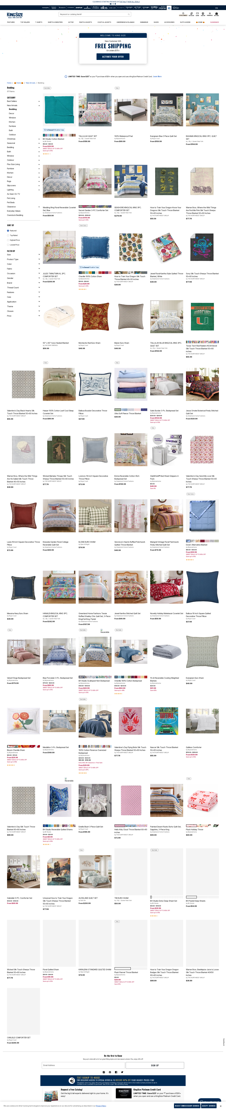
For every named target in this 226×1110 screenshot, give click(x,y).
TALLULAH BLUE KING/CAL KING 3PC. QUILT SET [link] (166, 345)
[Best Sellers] (39, 101)
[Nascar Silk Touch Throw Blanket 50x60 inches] (166, 721)
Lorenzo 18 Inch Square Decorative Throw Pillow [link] (93, 478)
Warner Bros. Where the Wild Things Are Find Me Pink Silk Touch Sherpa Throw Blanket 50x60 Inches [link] (201, 211)
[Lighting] (39, 189)
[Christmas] (39, 138)
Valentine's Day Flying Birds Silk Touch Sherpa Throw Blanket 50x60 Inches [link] (130, 749)
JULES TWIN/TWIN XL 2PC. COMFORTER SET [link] (54, 276)
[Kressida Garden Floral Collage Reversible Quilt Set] (59, 515)
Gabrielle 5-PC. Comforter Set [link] (19, 898)
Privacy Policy (101, 1106)
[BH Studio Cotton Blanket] (59, 109)
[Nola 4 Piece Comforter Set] (95, 1085)
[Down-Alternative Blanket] (202, 515)
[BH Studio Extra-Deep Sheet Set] (166, 871)
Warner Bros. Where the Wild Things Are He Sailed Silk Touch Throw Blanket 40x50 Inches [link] (22, 480)
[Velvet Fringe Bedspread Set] (23, 651)
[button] (113, 2)
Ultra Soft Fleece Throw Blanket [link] (127, 413)
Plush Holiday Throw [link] (194, 830)
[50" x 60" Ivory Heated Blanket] (59, 316)
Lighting (10, 190)
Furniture (12, 126)
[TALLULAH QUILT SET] (95, 109)
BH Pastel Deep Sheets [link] (195, 902)
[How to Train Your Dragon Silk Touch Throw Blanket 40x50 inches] (130, 247)
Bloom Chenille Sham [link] (16, 751)
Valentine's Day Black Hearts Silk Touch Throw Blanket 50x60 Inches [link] (22, 413)
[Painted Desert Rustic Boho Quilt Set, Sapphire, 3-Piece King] (166, 800)
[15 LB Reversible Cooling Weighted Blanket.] (166, 651)
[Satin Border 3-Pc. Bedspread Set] (166, 384)
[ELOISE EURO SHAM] (95, 515)
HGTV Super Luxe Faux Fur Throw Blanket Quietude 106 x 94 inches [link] (57, 1040)
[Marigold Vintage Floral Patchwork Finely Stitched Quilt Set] (166, 515)
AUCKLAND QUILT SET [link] (88, 899)
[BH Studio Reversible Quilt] (59, 1085)
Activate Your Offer (113, 56)
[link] (25, 22)
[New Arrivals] (39, 105)
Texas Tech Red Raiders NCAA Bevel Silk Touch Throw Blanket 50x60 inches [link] (201, 350)
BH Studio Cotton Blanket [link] (53, 140)
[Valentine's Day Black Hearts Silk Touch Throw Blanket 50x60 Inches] (23, 384)
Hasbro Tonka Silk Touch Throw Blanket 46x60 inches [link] (92, 1040)
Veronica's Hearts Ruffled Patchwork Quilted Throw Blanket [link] (129, 544)
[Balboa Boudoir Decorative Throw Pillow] (95, 384)
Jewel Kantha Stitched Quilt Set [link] (127, 614)
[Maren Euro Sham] (130, 316)
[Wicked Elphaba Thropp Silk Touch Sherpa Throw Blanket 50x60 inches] (59, 449)
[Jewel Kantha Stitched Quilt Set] (130, 587)
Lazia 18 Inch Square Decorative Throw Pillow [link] (23, 544)
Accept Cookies (209, 1105)
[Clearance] (39, 206)
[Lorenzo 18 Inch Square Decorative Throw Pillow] (95, 449)
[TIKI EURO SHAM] (130, 871)
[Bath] (39, 151)
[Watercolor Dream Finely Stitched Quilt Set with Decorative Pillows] (202, 1011)
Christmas (11, 139)
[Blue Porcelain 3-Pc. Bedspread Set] (59, 651)
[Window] (39, 155)
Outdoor (12, 134)
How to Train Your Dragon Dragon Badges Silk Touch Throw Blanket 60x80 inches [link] (164, 973)
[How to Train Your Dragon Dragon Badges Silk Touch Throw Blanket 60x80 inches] (166, 943)
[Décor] (39, 177)
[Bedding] (39, 147)
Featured (13, 231)
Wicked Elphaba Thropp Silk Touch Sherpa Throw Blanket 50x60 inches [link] (58, 478)
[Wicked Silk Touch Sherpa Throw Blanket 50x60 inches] (23, 943)
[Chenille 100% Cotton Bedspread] (130, 651)
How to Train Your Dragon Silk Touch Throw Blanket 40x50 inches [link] (129, 279)
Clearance (11, 206)
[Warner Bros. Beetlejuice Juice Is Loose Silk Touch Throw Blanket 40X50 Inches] (202, 943)
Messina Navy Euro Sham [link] (17, 614)
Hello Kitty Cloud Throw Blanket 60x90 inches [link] (130, 832)
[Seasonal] (39, 143)
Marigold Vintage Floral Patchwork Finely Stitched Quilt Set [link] (164, 544)
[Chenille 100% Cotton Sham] (95, 247)
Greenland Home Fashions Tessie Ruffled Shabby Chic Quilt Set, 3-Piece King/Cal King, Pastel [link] (94, 617)
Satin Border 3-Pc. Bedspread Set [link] (164, 411)
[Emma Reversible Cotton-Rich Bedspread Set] (130, 449)
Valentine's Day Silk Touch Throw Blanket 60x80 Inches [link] (21, 829)
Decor (11, 113)
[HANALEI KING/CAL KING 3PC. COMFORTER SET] (59, 587)
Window (12, 117)
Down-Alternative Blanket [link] (196, 546)
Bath (11, 130)
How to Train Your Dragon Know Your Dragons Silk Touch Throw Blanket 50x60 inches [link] (165, 211)
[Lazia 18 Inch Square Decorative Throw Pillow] (23, 515)
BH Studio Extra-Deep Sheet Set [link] (163, 902)
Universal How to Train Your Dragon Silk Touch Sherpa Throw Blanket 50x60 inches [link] (58, 902)
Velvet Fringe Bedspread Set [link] (18, 679)
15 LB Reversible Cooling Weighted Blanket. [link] (164, 680)
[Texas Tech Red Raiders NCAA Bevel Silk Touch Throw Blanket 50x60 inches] (202, 316)
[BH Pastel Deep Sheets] (202, 872)
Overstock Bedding (15, 215)
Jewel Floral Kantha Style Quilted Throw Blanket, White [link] (166, 276)
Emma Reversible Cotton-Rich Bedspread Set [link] (126, 478)
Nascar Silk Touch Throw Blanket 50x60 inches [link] (164, 749)
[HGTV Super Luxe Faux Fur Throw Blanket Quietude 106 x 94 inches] (59, 1011)
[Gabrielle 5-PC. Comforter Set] (23, 871)
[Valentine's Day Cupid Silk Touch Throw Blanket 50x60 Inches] (130, 1011)
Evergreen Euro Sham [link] (195, 679)
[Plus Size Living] (39, 164)
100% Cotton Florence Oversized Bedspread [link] (92, 752)
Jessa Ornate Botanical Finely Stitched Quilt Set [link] (202, 413)
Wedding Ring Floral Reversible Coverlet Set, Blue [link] (59, 210)
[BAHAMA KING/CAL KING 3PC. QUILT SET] (202, 109)
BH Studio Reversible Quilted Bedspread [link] (162, 1043)
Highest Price (15, 240)
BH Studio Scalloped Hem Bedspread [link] (94, 682)
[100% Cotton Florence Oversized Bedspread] (95, 721)
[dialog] (216, 7)
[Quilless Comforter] (202, 721)
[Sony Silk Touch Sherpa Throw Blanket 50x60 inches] (202, 247)
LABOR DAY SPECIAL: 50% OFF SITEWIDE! (102, 2)
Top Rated (14, 235)
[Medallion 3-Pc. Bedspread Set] (59, 721)
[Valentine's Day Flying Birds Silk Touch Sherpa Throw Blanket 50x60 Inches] (130, 721)
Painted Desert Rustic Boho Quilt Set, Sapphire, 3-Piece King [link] (165, 829)
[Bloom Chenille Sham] (23, 721)
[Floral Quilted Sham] (59, 943)
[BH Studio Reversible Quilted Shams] (59, 800)
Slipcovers (11, 185)
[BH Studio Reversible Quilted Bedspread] (166, 1011)
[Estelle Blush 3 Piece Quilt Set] (95, 800)
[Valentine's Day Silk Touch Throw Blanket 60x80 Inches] (23, 800)
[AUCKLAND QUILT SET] (95, 871)
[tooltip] (45, 7)
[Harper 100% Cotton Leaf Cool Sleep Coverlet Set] (59, 384)
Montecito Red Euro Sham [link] (89, 344)
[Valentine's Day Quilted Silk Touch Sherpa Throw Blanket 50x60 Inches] (23, 1085)
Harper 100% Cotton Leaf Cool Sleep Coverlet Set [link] (58, 413)
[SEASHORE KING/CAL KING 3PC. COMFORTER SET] (130, 181)
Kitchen (12, 122)
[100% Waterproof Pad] (130, 110)
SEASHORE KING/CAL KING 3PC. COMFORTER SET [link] (127, 210)
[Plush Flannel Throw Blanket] (130, 943)
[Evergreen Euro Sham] (202, 651)
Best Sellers (12, 101)
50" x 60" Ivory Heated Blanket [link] (56, 344)
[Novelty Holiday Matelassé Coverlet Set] (166, 587)
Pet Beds (11, 202)
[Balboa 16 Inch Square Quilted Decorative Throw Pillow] (202, 587)
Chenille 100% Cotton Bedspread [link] (128, 682)
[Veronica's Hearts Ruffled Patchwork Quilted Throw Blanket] (130, 515)
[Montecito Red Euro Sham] (95, 316)
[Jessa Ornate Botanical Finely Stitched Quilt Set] (202, 384)
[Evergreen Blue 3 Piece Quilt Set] (166, 109)
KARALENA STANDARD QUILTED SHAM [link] (95, 970)
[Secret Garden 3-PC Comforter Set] (95, 181)
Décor (9, 177)
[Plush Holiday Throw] (202, 800)
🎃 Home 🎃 (18, 83)
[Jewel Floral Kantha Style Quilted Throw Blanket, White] (166, 247)
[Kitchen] (39, 172)
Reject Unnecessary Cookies (187, 1105)
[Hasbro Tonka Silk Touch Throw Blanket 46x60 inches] (95, 1011)
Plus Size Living (13, 164)
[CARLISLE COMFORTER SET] (23, 1011)
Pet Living (11, 198)
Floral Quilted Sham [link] (51, 970)
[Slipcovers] (39, 185)
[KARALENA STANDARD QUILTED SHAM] (95, 943)
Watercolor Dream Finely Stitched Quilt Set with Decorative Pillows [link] (202, 1040)
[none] (59, 109)
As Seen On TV (13, 194)
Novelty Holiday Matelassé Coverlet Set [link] (166, 614)
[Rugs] (39, 181)
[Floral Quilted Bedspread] (166, 1085)
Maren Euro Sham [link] (121, 344)
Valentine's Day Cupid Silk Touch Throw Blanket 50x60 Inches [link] (128, 1040)
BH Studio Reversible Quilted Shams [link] (58, 830)
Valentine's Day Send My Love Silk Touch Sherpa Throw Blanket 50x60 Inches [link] (201, 480)
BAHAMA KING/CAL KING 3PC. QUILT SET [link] (201, 138)
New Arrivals (30, 83)
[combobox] (95, 14)
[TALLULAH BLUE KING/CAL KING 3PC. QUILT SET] (166, 316)
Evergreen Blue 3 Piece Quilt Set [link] (163, 137)
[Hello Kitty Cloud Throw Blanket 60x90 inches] (130, 800)
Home (9, 83)
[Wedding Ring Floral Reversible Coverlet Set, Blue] (59, 181)
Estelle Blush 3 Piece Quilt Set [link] (91, 827)
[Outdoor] (39, 160)
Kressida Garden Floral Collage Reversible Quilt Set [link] (55, 544)
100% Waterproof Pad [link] (123, 137)
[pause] (111, 4)
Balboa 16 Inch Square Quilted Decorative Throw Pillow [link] (198, 616)
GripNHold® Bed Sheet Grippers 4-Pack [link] (164, 478)
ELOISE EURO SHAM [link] (87, 543)
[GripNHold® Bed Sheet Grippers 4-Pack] (166, 449)
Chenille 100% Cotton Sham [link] (90, 277)
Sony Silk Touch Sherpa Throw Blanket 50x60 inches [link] (202, 276)
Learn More (157, 76)
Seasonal (11, 143)
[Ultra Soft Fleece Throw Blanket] (130, 384)
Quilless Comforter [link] (194, 748)
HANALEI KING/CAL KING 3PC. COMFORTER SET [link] (55, 616)
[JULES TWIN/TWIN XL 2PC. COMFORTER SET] (59, 247)
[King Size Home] (15, 15)
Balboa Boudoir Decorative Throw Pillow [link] (93, 413)
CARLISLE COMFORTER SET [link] (19, 1038)
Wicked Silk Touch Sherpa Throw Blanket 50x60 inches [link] (21, 972)
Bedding (13, 109)
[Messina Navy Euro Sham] (23, 587)
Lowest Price (14, 245)
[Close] (220, 1106)
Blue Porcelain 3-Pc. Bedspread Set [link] (58, 679)
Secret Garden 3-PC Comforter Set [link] (93, 211)
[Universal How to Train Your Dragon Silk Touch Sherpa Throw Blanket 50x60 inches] (59, 871)
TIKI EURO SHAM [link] (123, 899)
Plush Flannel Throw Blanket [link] (126, 973)
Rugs (9, 181)
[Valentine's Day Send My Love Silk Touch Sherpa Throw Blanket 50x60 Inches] (202, 449)
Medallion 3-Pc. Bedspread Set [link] (56, 748)
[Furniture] (39, 168)
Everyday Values (13, 211)
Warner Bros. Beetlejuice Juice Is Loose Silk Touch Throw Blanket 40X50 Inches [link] (202, 973)
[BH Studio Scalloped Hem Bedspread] (95, 652)
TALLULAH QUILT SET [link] (88, 137)
